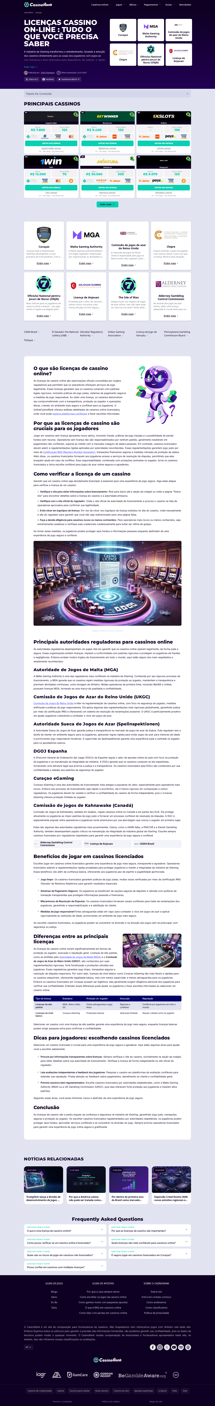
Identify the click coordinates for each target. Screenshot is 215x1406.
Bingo (54, 1291)
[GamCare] (77, 1375)
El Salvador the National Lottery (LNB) (65, 333)
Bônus (133, 4)
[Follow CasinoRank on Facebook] (153, 1347)
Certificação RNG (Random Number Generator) (69, 452)
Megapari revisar (163, 192)
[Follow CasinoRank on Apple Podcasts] (188, 1347)
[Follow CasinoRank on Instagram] (160, 1347)
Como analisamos (156, 1302)
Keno (54, 1297)
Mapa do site (156, 1401)
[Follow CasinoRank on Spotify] (181, 1347)
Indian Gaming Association (116, 333)
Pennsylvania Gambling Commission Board (177, 333)
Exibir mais (105, 204)
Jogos (119, 4)
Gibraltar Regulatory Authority (91, 333)
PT (27, 1347)
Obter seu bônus (51, 143)
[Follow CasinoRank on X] (167, 1347)
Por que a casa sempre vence (103, 1291)
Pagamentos (151, 4)
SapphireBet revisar (51, 148)
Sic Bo (54, 1302)
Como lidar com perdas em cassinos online (103, 1313)
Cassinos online (99, 4)
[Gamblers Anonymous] (56, 1375)
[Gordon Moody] (103, 1375)
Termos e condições (62, 1401)
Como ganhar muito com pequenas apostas (103, 1302)
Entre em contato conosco (156, 1297)
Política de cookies (111, 1401)
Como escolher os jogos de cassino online (103, 1297)
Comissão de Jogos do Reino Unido (54, 703)
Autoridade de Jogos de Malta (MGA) (80, 957)
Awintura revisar (107, 192)
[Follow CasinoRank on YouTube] (174, 1347)
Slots (54, 1307)
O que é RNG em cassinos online (103, 1307)
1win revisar (51, 192)
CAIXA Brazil (31, 332)
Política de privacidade (156, 1313)
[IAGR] (41, 1375)
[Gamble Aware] (143, 1375)
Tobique (29, 340)
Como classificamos (156, 1307)
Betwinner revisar (107, 148)
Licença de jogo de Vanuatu (146, 333)
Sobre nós (156, 1291)
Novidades (185, 4)
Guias (168, 4)
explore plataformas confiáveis (69, 413)
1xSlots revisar (164, 148)
